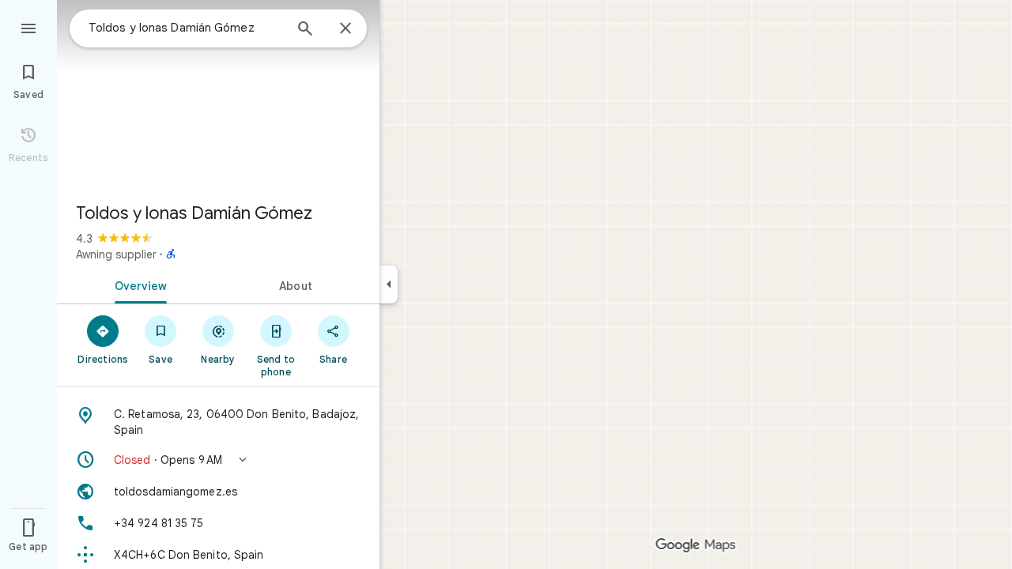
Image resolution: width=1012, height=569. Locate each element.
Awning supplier (116, 254)
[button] (218, 460)
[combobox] (186, 27)
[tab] (137, 284)
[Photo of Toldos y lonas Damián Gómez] (218, 95)
